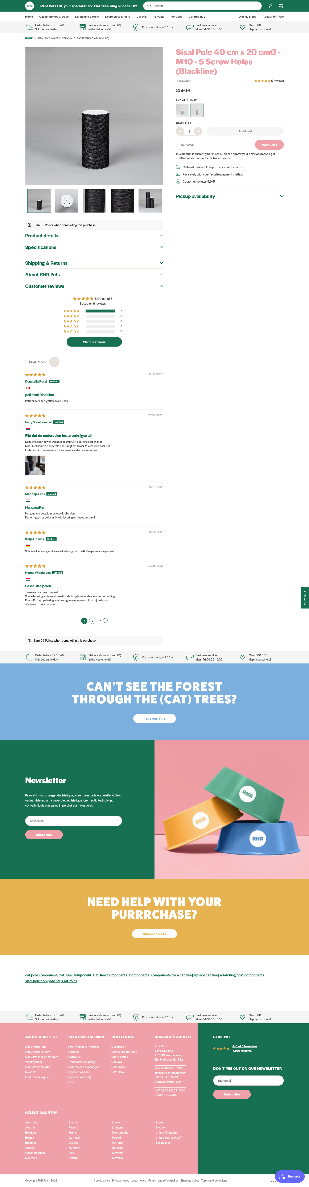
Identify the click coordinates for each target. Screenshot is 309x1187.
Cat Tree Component (75, 974)
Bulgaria (30, 1142)
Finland (73, 1127)
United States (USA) (169, 1137)
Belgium (30, 1132)
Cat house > (119, 1067)
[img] (35, 374)
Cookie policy (102, 1180)
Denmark (31, 1157)
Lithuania (118, 1127)
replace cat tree (205, 974)
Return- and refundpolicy (163, 1180)
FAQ (71, 1082)
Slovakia (117, 1157)
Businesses (163, 1142)
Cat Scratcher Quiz (37, 1067)
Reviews (30, 1072)
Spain (159, 1122)
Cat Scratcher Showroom (41, 1056)
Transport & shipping (81, 1061)
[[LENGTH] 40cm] (197, 110)
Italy (71, 1152)
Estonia (73, 1122)
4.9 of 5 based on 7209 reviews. (244, 1048)
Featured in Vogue (37, 1077)
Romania (117, 1147)
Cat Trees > (118, 1046)
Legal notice (139, 1180)
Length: (187, 100)
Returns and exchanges (83, 1067)
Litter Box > (118, 1072)
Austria (30, 1127)
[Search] (149, 6)
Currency (74, 1056)
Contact (73, 1051)
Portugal (117, 1142)
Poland (116, 1137)
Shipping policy (190, 1180)
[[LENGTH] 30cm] (182, 110)
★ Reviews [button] (305, 597)
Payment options (79, 1072)
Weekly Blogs (34, 1061)
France (73, 1132)
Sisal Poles (69, 980)
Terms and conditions (214, 1180)
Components (139, 974)
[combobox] (42, 362)
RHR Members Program (83, 1046)
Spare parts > (120, 1056)
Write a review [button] (94, 342)
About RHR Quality (37, 1051)
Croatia (29, 1147)
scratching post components (241, 974)
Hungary (74, 1147)
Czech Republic (35, 1152)
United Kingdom (166, 1132)
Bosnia (29, 1137)
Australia (31, 1122)
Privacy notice (120, 1180)
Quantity (183, 123)
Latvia (116, 1122)
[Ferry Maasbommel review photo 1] (35, 465)
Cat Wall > (117, 1061)
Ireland (73, 1157)
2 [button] (92, 620)
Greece (73, 1142)
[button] (71, 311)
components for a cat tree (171, 974)
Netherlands (120, 1132)
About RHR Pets (35, 1046)
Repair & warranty (80, 1077)
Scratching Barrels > (124, 1051)
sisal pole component (42, 980)
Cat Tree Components (110, 974)
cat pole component (41, 974)
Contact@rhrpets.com (168, 1081)
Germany (75, 1137)
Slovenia (117, 1152)
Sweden (161, 1127)
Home (29, 38)
